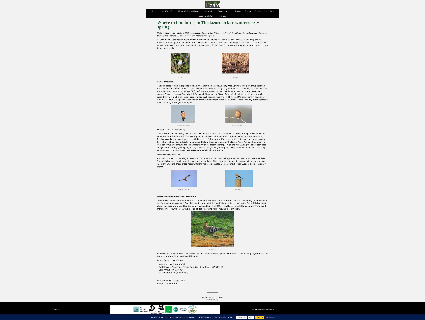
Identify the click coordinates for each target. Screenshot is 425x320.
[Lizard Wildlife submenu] (175, 11)
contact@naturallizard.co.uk (266, 309)
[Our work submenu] (215, 11)
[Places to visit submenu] (232, 11)
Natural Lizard (56, 309)
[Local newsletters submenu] (216, 15)
